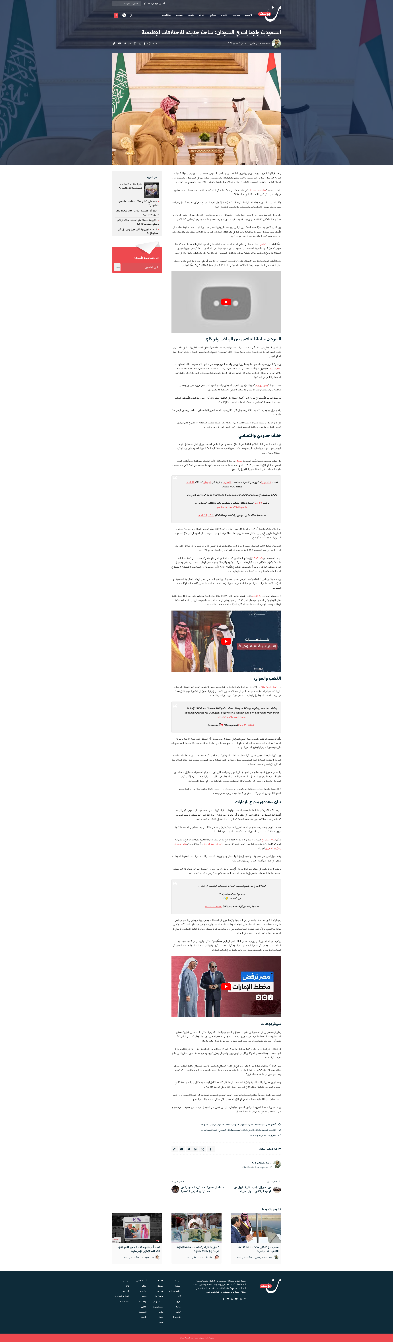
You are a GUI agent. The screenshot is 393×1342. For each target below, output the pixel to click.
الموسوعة (142, 1312)
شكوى (239, 461)
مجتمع (212, 15)
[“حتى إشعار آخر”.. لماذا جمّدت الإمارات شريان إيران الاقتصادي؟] (196, 1228)
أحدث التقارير (141, 1280)
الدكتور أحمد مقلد (269, 687)
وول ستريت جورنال (257, 190)
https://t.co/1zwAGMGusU (232, 717)
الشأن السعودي (240, 1130)
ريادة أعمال (158, 1296)
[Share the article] (144, 43)
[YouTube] (156, 3)
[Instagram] (152, 3)
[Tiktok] (145, 3)
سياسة (236, 15)
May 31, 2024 (246, 725)
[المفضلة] (116, 15)
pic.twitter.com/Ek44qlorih (232, 507)
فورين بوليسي (261, 385)
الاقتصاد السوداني (268, 1130)
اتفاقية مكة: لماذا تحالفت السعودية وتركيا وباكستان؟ (130, 186)
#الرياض (258, 503)
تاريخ (179, 1301)
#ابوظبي (207, 482)
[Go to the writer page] (277, 1164)
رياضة (178, 1306)
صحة (161, 1317)
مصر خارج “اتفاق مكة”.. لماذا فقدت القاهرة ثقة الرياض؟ (258, 1249)
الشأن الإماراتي (254, 1130)
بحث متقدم (124, 1301)
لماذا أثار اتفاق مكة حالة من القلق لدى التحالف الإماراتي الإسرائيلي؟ (139, 1249)
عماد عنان (209, 1257)
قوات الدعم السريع (209, 1130)
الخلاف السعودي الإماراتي (220, 1124)
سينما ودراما (158, 1306)
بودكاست (166, 15)
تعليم (178, 1312)
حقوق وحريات (175, 1291)
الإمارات (250, 1124)
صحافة (160, 1285)
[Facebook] (164, 3)
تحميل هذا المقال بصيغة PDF (263, 1135)
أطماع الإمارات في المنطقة (265, 1124)
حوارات (143, 1296)
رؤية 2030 (257, 558)
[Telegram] (149, 3)
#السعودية (266, 482)
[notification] (130, 15)
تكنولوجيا (177, 1317)
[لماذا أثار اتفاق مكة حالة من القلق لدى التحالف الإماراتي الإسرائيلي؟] (137, 1228)
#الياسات (190, 482)
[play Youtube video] (226, 302)
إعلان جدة (275, 368)
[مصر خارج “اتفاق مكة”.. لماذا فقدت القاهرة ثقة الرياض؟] (256, 1228)
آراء (179, 1296)
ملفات (191, 15)
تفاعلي (143, 1306)
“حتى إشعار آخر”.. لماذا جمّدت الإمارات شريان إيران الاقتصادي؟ (198, 1249)
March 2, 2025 (213, 906)
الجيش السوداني (238, 1124)
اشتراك (117, 267)
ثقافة (201, 15)
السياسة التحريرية (122, 1296)
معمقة (179, 15)
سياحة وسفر (158, 1301)
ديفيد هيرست (148, 1257)
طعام (161, 1312)
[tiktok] (224, 1299)
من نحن (126, 1280)
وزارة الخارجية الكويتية (213, 844)
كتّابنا (127, 1285)
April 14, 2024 (206, 515)
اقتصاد (224, 15)
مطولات (143, 1291)
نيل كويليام (265, 244)
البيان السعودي (269, 840)
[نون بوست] (269, 15)
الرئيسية (249, 15)
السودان (204, 1124)
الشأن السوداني (225, 1130)
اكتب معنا (125, 1291)
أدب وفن (159, 1291)
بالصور (143, 1317)
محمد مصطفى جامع (260, 43)
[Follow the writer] (245, 1162)
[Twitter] (160, 3)
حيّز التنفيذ (257, 596)
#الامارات (227, 482)
